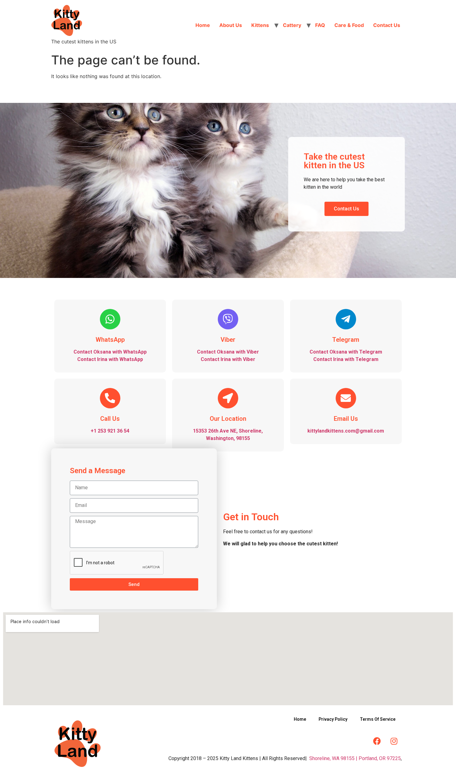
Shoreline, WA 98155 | (333, 758)
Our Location (228, 418)
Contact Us (386, 25)
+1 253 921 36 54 (110, 431)
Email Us (346, 418)
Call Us (110, 418)
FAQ (320, 25)
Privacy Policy (333, 719)
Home (202, 25)
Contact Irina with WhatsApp (110, 359)
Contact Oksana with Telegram (346, 352)
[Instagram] (394, 741)
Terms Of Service (378, 719)
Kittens (260, 25)
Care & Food (349, 25)
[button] (346, 209)
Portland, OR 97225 (380, 758)
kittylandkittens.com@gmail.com (345, 431)
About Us (230, 25)
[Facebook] (377, 741)
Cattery (292, 25)
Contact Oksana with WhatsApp (110, 352)
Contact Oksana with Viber (228, 352)
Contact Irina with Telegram (345, 359)
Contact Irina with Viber (228, 359)
